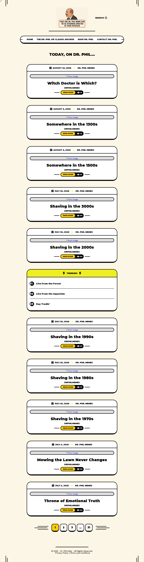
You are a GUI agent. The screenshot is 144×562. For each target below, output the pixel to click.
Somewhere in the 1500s (72, 165)
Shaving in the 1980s (72, 377)
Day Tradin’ (43, 304)
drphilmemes (72, 88)
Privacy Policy (61, 553)
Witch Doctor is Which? (72, 83)
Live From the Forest (48, 283)
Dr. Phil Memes (86, 68)
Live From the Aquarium (50, 294)
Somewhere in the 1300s (72, 124)
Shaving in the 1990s (72, 336)
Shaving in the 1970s (72, 418)
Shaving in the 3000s (72, 206)
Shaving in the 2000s (72, 247)
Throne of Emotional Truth (72, 500)
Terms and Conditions (80, 553)
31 (88, 527)
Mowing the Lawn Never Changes (72, 459)
